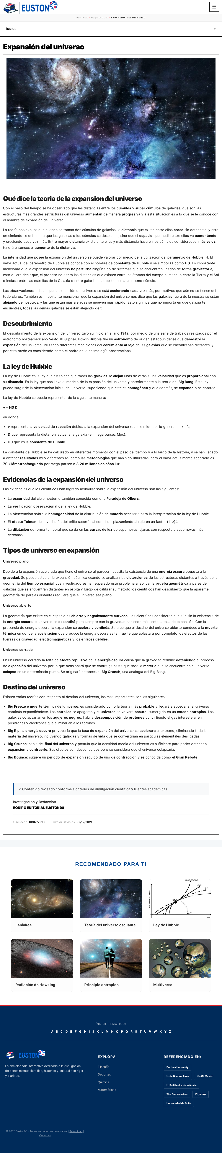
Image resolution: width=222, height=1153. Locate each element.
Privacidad (75, 1131)
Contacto (45, 1135)
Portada (82, 17)
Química (103, 1082)
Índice (111, 29)
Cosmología (99, 17)
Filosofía (103, 1067)
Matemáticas (107, 1090)
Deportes (104, 1074)
